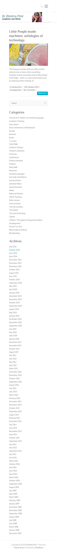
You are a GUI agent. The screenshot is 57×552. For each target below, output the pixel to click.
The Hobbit (13, 210)
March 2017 (13, 368)
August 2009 (14, 487)
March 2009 (13, 497)
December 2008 (15, 507)
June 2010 (13, 471)
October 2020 (14, 279)
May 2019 (13, 312)
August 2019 (14, 309)
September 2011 (15, 451)
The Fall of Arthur (16, 207)
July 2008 (12, 520)
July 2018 (12, 329)
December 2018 (15, 319)
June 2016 (13, 391)
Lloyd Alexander (15, 187)
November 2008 (15, 510)
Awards (12, 131)
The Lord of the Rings (17, 213)
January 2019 (14, 316)
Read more (42, 93)
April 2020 (13, 289)
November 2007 (15, 533)
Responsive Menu (46, 6)
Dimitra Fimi (16, 87)
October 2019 (14, 302)
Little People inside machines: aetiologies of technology (26, 36)
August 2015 (14, 415)
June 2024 (13, 253)
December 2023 (15, 260)
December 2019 (15, 296)
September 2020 (15, 283)
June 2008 (13, 523)
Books (11, 137)
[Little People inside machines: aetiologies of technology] (28, 55)
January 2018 (14, 339)
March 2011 (13, 461)
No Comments (29, 90)
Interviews (13, 170)
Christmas (13, 154)
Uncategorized (15, 90)
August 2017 (14, 352)
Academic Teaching (16, 121)
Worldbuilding (14, 233)
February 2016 (14, 398)
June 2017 (13, 359)
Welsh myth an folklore (18, 230)
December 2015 (15, 401)
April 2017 (13, 365)
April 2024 (13, 256)
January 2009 (14, 504)
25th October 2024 (31, 87)
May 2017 (13, 362)
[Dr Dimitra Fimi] (28, 13)
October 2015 (14, 408)
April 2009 (13, 494)
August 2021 (14, 273)
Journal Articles (15, 180)
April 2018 (13, 335)
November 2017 (15, 345)
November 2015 (15, 405)
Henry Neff (13, 167)
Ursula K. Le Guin (15, 226)
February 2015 (14, 418)
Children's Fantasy (16, 147)
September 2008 (15, 513)
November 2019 (15, 299)
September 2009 (15, 484)
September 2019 (15, 306)
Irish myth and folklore (18, 177)
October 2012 (14, 438)
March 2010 (13, 477)
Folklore (12, 164)
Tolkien (12, 217)
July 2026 (12, 246)
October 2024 (14, 250)
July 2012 (12, 444)
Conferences (14, 157)
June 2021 (13, 276)
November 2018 (15, 322)
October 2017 (14, 349)
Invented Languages (17, 174)
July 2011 (12, 454)
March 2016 (13, 395)
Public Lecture (14, 200)
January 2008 (14, 530)
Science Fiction (15, 203)
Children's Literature (16, 151)
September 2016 (15, 382)
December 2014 (15, 421)
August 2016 (14, 385)
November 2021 (15, 266)
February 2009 (14, 500)
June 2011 (13, 457)
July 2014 (12, 424)
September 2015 (15, 411)
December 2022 (15, 263)
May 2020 (13, 286)
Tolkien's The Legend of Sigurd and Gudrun (25, 220)
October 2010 (14, 464)
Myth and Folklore (16, 193)
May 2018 (13, 332)
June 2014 (13, 428)
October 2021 (14, 269)
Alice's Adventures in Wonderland (22, 127)
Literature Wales (15, 184)
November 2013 (15, 431)
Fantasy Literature (16, 160)
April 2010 (13, 474)
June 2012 (13, 447)
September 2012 (15, 441)
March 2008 (13, 527)
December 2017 (15, 342)
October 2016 (14, 378)
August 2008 (14, 517)
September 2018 (15, 326)
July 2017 (12, 355)
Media (11, 190)
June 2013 (13, 434)
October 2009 (14, 480)
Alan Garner (13, 124)
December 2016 (15, 372)
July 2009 (12, 490)
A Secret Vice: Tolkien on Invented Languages (26, 118)
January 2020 (14, 293)
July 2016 (12, 388)
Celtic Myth (13, 144)
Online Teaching (15, 197)
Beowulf (12, 134)
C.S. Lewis (13, 141)
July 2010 (12, 467)
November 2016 (15, 375)
